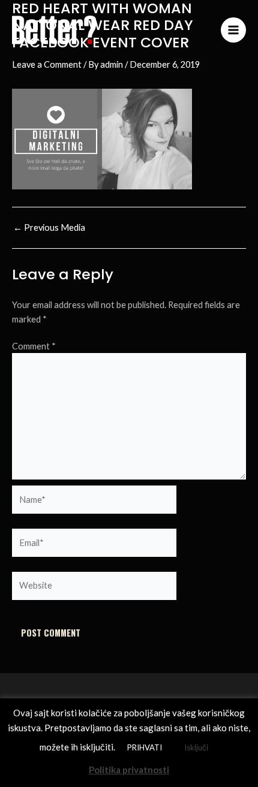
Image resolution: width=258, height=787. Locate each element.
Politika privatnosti (129, 769)
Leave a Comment (47, 64)
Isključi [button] (196, 747)
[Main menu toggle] (233, 30)
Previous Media (49, 228)
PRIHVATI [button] (144, 747)
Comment (34, 346)
